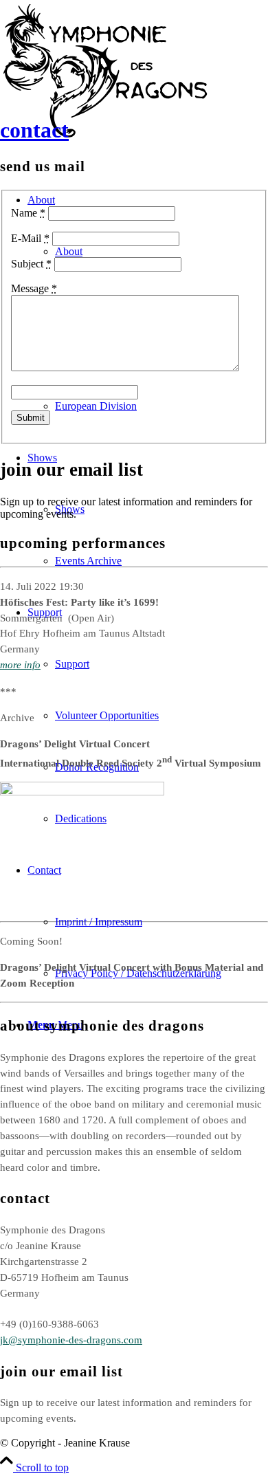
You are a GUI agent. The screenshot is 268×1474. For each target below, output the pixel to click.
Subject (31, 264)
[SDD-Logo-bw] (106, 134)
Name (28, 213)
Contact (34, 130)
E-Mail (30, 238)
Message (34, 288)
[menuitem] (147, 715)
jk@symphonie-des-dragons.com (71, 1339)
